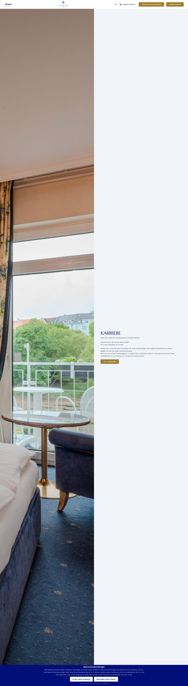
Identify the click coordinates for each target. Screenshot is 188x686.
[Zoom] (47, 347)
